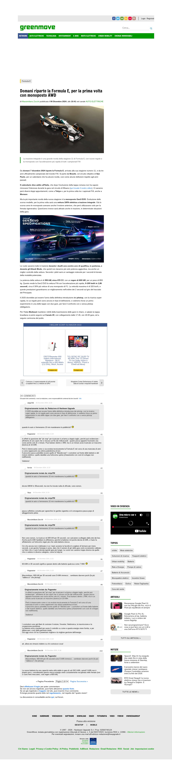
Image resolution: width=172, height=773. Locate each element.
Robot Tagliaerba (141, 584)
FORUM (120, 716)
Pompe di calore (134, 567)
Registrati (150, 19)
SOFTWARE (69, 716)
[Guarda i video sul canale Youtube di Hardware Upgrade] (130, 18)
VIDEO (112, 716)
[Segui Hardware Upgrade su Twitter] (118, 18)
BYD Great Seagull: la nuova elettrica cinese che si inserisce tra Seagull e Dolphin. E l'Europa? (137, 681)
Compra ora (52, 370)
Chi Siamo (23, 749)
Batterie (131, 562)
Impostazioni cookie (144, 749)
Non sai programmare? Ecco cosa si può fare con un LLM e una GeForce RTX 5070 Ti (137, 627)
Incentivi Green (138, 578)
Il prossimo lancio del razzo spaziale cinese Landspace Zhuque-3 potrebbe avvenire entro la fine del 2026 (136, 670)
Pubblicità (74, 749)
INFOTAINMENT (65, 35)
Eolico (128, 584)
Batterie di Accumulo (120, 573)
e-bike (114, 550)
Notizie (114, 649)
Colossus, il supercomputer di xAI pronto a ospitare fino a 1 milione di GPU (40, 382)
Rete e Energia (118, 567)
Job (132, 749)
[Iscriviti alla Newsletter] (122, 18)
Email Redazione (108, 749)
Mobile (93, 725)
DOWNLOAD (81, 716)
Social (126, 749)
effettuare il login (32, 686)
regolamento (55, 693)
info (80, 398)
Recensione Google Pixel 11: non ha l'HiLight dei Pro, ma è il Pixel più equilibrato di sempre (137, 605)
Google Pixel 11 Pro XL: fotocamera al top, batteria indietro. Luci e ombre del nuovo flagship (135, 617)
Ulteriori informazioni (136, 732)
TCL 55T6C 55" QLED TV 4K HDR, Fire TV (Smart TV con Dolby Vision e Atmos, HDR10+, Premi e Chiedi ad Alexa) (78, 360)
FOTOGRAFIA (102, 716)
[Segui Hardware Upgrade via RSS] (126, 18)
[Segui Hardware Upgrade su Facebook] (114, 18)
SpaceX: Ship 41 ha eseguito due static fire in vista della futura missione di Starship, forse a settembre (136, 659)
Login (143, 19)
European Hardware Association (84, 742)
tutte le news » (130, 692)
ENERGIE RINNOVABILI (123, 35)
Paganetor (31, 434)
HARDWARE (44, 716)
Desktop (79, 725)
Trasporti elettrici (139, 556)
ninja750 (30, 403)
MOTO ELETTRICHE (88, 35)
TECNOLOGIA (51, 35)
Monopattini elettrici (120, 578)
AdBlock (84, 749)
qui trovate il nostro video (81, 188)
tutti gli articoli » (131, 638)
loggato (42, 691)
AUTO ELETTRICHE (36, 35)
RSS (120, 749)
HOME (34, 716)
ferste (29, 468)
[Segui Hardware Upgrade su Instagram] (134, 18)
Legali (32, 749)
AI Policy (64, 749)
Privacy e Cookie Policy (47, 749)
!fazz (29, 493)
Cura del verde (118, 589)
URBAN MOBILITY (105, 35)
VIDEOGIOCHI (57, 716)
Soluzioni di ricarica (120, 556)
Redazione (94, 749)
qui (52, 697)
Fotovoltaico (117, 584)
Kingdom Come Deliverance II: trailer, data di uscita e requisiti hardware (84, 382)
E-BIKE (76, 35)
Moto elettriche (126, 550)
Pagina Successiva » (79, 681)
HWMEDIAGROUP (133, 716)
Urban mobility (118, 562)
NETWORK (23, 35)
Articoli (115, 597)
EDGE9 (91, 716)
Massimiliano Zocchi (35, 520)
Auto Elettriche (94, 101)
